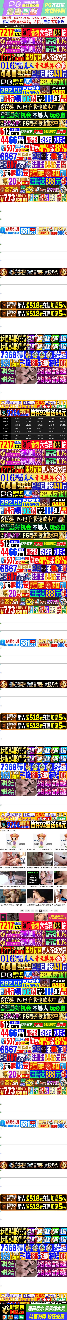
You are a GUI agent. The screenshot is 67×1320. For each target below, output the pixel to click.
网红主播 (28, 418)
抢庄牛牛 (28, 428)
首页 (22, 911)
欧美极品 (63, 418)
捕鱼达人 (17, 428)
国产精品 (17, 418)
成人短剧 (40, 438)
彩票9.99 (51, 428)
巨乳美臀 (40, 421)
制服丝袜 (63, 421)
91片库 (51, 432)
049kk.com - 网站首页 (14, 26)
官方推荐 (5, 428)
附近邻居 (17, 425)
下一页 (45, 911)
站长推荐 (5, 425)
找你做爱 (40, 425)
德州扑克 (40, 428)
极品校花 (51, 438)
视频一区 (5, 418)
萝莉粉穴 (63, 435)
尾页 (56, 911)
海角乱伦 (40, 435)
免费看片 (17, 435)
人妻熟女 (51, 421)
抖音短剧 (17, 432)
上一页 (27, 911)
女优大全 (63, 432)
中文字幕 (28, 421)
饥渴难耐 (28, 425)
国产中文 (17, 438)
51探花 (40, 432)
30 (32, 911)
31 (36, 911)
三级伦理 (17, 421)
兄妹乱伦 (28, 438)
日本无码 (40, 418)
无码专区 (5, 435)
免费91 (29, 435)
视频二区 (5, 421)
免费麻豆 (51, 435)
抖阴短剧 (63, 438)
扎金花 (63, 428)
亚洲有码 (51, 418)
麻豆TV (28, 432)
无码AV (6, 432)
